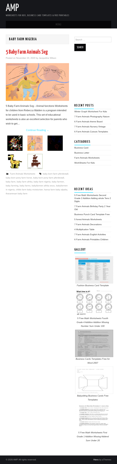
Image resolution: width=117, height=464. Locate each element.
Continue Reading (37, 130)
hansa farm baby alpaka (55, 189)
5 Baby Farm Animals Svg (27, 52)
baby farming (12, 185)
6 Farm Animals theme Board (88, 121)
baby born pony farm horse (19, 177)
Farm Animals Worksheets (22, 174)
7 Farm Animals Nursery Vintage (90, 126)
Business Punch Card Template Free (92, 214)
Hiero (96, 459)
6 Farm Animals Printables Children (91, 239)
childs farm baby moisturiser (29, 189)
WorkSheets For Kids (84, 163)
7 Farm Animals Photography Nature (92, 116)
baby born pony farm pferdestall (48, 177)
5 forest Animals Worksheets (88, 219)
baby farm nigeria (42, 181)
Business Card (81, 148)
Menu (58, 24)
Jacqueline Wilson (47, 58)
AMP (12, 8)
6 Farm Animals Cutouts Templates (91, 131)
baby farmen (58, 181)
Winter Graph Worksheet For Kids (90, 111)
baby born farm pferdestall (55, 174)
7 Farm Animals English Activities (90, 234)
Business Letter (81, 153)
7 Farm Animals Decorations (88, 224)
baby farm (11, 181)
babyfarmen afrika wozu (43, 185)
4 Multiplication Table (84, 229)
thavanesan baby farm (16, 193)
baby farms (25, 185)
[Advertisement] (92, 79)
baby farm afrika (24, 181)
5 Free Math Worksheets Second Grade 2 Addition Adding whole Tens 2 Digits (92, 198)
